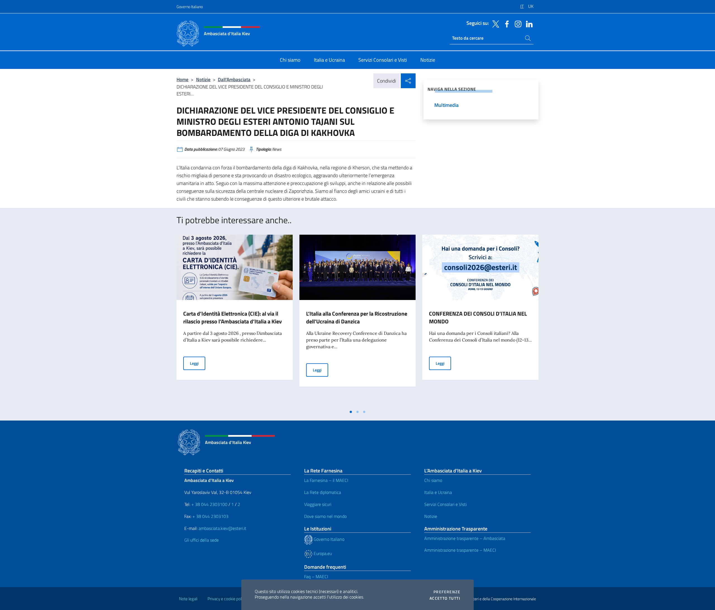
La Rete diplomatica (322, 492)
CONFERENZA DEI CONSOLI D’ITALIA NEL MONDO (478, 317)
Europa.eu (322, 553)
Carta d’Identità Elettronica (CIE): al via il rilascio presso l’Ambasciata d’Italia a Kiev (232, 317)
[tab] (351, 412)
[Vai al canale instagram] (516, 23)
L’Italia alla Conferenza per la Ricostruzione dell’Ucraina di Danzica (356, 317)
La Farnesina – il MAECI (326, 480)
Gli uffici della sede (201, 540)
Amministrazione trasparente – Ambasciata (464, 538)
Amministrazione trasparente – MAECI (460, 550)
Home (183, 79)
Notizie (203, 79)
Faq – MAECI (316, 576)
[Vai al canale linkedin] (527, 23)
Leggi (197, 363)
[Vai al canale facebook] (505, 23)
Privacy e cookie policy (227, 598)
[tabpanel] (235, 321)
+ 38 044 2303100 (209, 504)
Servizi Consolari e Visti (445, 504)
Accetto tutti (445, 598)
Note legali (188, 598)
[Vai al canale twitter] (494, 23)
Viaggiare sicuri (317, 504)
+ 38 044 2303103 (210, 516)
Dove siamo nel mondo (325, 516)
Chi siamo (433, 480)
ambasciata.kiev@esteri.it (222, 528)
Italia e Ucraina (438, 492)
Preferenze (446, 592)
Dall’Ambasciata (234, 79)
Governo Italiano (190, 6)
